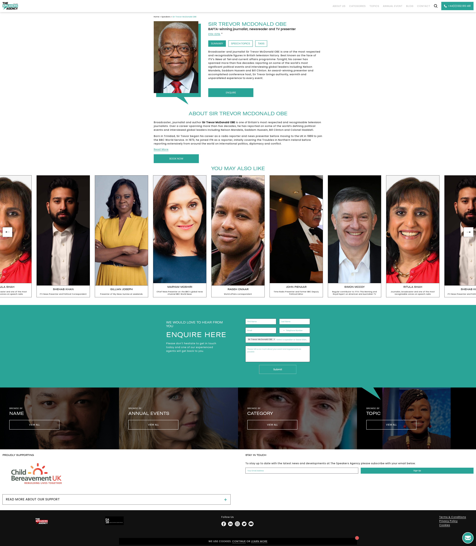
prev (7, 232)
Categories (357, 6)
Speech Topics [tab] (240, 43)
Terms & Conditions (452, 517)
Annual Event (392, 6)
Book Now (176, 158)
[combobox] (282, 330)
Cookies (444, 525)
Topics (374, 6)
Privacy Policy (448, 521)
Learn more (259, 541)
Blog (409, 6)
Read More (161, 149)
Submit (277, 369)
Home (156, 16)
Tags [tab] (261, 43)
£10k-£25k (214, 34)
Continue (239, 541)
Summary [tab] (217, 43)
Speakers (166, 16)
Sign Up (417, 470)
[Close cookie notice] (357, 538)
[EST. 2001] (10, 10)
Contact (423, 6)
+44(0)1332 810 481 (459, 6)
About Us (339, 6)
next (469, 232)
